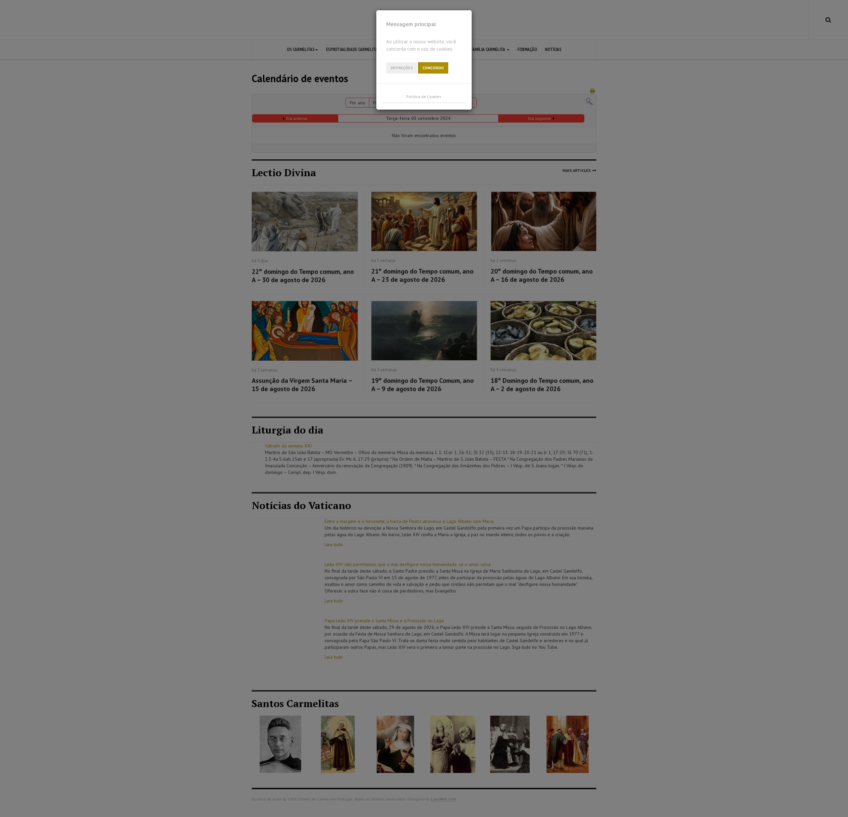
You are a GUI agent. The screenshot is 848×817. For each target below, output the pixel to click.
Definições (402, 67)
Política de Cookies (423, 96)
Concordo (433, 67)
